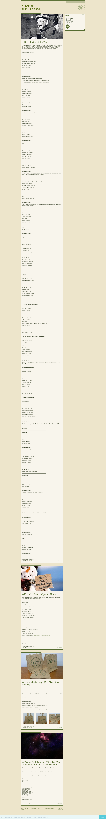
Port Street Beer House (80, 7)
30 (50, 808)
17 (36, 808)
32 (52, 808)
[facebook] (84, 7)
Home (44, 8)
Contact (67, 15)
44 (23, 809)
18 (37, 808)
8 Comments (60, 560)
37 (58, 808)
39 (60, 808)
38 (59, 808)
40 (61, 808)
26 (46, 808)
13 (32, 808)
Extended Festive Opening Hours (40, 594)
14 (33, 808)
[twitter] (84, 9)
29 (49, 808)
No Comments (59, 647)
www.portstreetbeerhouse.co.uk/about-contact (42, 635)
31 (51, 808)
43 (22, 809)
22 (41, 808)
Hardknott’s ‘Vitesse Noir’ (44, 772)
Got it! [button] (102, 817)
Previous (59, 809)
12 (31, 808)
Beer (29, 560)
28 (48, 808)
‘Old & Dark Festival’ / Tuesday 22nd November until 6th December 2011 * (41, 763)
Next (62, 809)
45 (24, 809)
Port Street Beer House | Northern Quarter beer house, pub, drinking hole (31, 7)
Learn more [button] (45, 817)
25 (45, 808)
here (57, 697)
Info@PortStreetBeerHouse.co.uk (71, 22)
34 (54, 808)
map (67, 26)
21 (40, 808)
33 (53, 808)
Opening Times (51, 8)
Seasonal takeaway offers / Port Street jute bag (41, 683)
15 (34, 808)
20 (39, 808)
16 (35, 808)
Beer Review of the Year (36, 41)
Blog (31, 560)
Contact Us (58, 8)
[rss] (84, 5)
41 (62, 808)
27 (47, 808)
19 (38, 808)
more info (84, 29)
